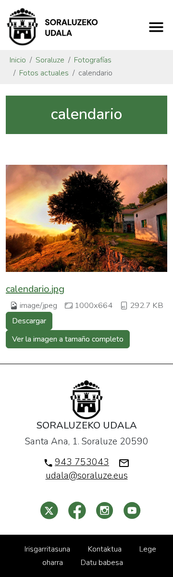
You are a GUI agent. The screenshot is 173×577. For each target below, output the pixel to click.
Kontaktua (105, 549)
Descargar (29, 321)
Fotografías (92, 60)
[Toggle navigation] (156, 27)
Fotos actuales (44, 73)
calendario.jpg (35, 288)
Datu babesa (102, 562)
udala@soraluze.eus (87, 475)
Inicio (18, 60)
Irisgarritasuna (47, 549)
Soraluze (50, 60)
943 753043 (82, 462)
